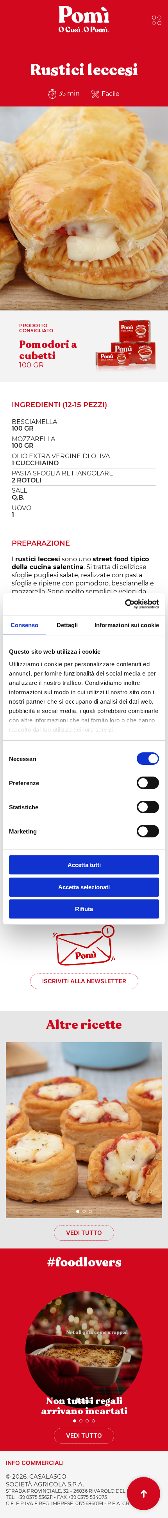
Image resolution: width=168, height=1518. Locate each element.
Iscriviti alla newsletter (84, 981)
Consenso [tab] (25, 625)
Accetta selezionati (84, 887)
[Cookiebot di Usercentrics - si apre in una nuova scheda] (125, 604)
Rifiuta (84, 909)
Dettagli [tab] (67, 625)
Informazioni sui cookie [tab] (127, 625)
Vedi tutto (84, 1232)
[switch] (148, 783)
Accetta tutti (84, 865)
